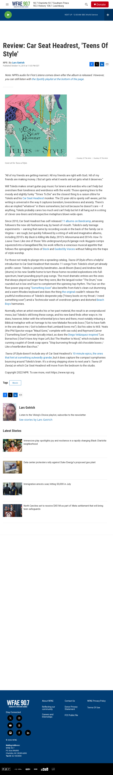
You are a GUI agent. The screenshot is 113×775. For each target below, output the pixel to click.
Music (15, 383)
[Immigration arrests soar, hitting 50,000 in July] (12, 489)
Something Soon (41, 287)
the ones (98, 353)
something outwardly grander (35, 357)
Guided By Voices (64, 249)
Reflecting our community (48, 708)
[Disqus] (56, 575)
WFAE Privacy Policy (96, 701)
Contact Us (70, 701)
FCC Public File (71, 715)
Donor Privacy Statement (71, 708)
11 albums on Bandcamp (76, 221)
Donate (101, 4)
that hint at (11, 357)
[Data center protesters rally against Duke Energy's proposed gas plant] (12, 467)
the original (68, 291)
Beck (46, 249)
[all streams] (108, 15)
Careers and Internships (47, 715)
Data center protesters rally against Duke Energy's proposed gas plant (59, 462)
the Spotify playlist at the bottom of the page (58, 79)
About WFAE (48, 701)
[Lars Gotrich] (9, 412)
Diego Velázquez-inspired (83, 334)
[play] (8, 15)
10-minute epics (82, 353)
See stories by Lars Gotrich (35, 419)
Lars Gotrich (18, 62)
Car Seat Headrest (33, 198)
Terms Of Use (93, 707)
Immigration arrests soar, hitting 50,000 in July (47, 484)
